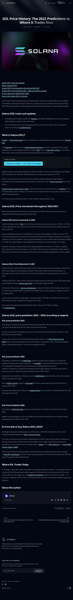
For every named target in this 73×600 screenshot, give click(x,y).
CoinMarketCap (25, 127)
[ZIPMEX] (8, 3)
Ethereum (8, 147)
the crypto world (56, 182)
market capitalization (28, 288)
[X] (55, 500)
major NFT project (53, 150)
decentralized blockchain (34, 147)
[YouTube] (64, 500)
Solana (4, 140)
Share (68, 508)
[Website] (52, 500)
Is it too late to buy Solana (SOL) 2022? (15, 93)
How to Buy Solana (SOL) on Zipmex (14, 96)
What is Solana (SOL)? (9, 85)
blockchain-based (16, 140)
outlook (12, 383)
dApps (41, 444)
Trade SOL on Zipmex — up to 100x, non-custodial (23, 164)
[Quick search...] (49, 3)
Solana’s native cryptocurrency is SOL (15, 189)
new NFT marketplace (12, 454)
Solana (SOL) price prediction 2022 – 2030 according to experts (24, 91)
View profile (8, 500)
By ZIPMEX (37, 27)
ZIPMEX (4, 588)
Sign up (4, 581)
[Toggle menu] (70, 3)
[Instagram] (67, 500)
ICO (21, 224)
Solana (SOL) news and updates (13, 83)
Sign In (53, 3)
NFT (38, 150)
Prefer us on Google (13, 581)
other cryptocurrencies (32, 434)
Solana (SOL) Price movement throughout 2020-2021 (21, 88)
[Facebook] (58, 500)
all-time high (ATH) (25, 283)
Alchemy (34, 119)
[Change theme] (45, 3)
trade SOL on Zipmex (35, 475)
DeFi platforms (54, 444)
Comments (60, 508)
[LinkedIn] (61, 500)
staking (62, 189)
